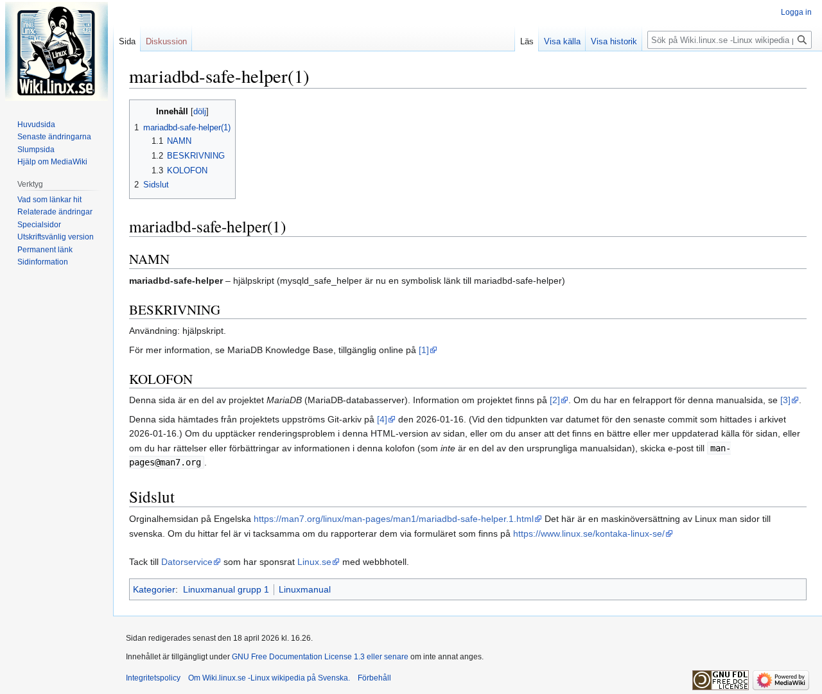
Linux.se (314, 562)
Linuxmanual (305, 589)
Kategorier (154, 589)
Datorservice (187, 562)
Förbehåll (374, 677)
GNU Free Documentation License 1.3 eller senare (320, 656)
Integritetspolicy (153, 677)
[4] (382, 419)
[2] (555, 400)
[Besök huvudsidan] (56, 51)
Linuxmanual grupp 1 (226, 589)
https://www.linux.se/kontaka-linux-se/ (589, 533)
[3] (785, 400)
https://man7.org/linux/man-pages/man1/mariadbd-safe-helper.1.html (394, 519)
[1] (424, 350)
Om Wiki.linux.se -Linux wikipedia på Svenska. (269, 677)
